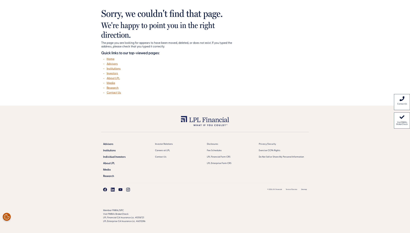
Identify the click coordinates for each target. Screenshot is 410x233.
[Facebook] (105, 189)
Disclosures (212, 144)
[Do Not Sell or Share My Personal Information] (7, 217)
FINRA (115, 210)
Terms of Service (291, 189)
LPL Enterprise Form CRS (219, 163)
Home (110, 59)
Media (111, 83)
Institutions (114, 68)
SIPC (121, 210)
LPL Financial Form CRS (218, 157)
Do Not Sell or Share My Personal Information (281, 157)
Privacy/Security (267, 144)
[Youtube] (120, 189)
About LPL (113, 78)
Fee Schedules (214, 150)
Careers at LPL (162, 150)
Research (113, 88)
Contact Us (114, 93)
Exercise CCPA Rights (269, 150)
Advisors (112, 64)
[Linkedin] (113, 189)
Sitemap (304, 189)
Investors (112, 73)
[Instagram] (128, 189)
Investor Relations (164, 144)
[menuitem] (402, 102)
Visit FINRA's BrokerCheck (402, 123)
